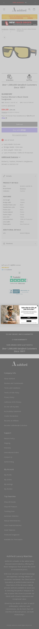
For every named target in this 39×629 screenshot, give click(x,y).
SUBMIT (28, 317)
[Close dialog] (37, 305)
